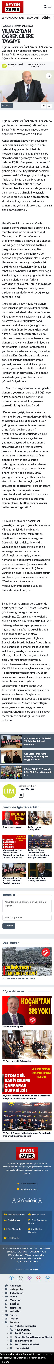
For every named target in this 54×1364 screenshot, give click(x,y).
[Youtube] (34, 1200)
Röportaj (15, 1308)
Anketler (15, 1311)
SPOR (43, 1252)
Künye (13, 1315)
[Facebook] (14, 1200)
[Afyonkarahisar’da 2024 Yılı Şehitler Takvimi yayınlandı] (14, 869)
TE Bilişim (34, 1269)
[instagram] (29, 1278)
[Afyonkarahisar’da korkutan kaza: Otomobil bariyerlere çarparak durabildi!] (14, 841)
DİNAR (25, 1249)
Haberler (6, 26)
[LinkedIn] (29, 1200)
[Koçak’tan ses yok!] (14, 818)
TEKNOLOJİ (34, 1252)
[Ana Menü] (49, 7)
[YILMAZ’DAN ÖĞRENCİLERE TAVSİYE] (27, 86)
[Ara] (45, 7)
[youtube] (38, 1278)
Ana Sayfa (15, 1285)
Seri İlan (14, 1304)
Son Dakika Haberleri (35, 1230)
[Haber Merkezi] (9, 791)
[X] (19, 1200)
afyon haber (39, 1255)
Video (13, 1296)
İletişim (14, 1318)
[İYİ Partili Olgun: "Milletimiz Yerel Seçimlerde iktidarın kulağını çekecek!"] (40, 841)
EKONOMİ (32, 18)
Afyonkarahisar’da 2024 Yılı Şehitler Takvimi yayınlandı (12, 880)
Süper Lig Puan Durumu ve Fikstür (34, 1337)
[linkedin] (47, 1278)
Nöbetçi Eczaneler (16, 1214)
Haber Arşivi (13, 1238)
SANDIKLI (34, 1249)
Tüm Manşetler (15, 1229)
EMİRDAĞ (11, 1252)
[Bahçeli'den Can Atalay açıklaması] (40, 869)
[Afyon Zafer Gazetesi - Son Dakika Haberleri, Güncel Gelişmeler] (12, 7)
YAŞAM (28, 1255)
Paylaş (9, 105)
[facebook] (11, 1278)
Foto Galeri (16, 1293)
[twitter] (20, 1278)
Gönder (8, 926)
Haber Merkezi (27, 789)
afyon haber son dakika (27, 1261)
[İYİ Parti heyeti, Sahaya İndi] (40, 818)
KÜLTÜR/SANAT (15, 1255)
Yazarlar (15, 1300)
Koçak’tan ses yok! (11, 827)
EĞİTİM (46, 18)
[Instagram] (24, 1200)
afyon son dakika (18, 1258)
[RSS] (40, 1200)
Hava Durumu (38, 1214)
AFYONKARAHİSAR (13, 18)
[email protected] (29, 1184)
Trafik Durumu (14, 1220)
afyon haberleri (35, 1258)
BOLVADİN (45, 1249)
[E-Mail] (21, 795)
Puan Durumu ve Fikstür (37, 1221)
